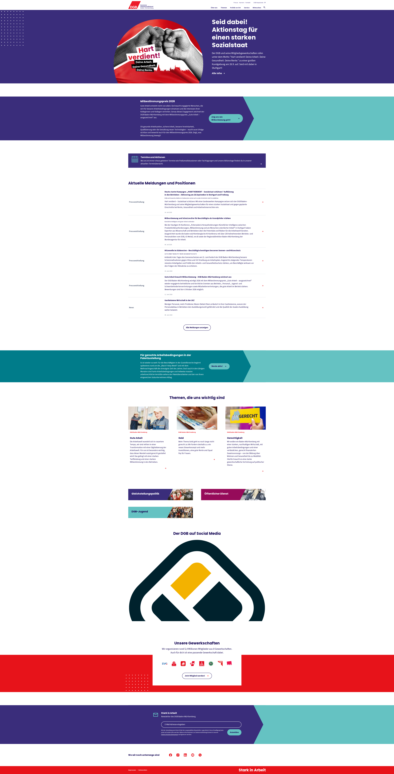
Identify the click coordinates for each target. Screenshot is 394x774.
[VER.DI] (229, 663)
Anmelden (234, 732)
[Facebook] (170, 755)
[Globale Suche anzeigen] (264, 7)
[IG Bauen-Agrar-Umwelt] (173, 663)
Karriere (241, 3)
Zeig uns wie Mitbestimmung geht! (221, 118)
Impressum (132, 770)
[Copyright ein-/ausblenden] (166, 428)
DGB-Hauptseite (258, 3)
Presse (236, 3)
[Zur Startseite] (140, 5)
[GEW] (192, 663)
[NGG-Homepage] (220, 663)
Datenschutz (143, 770)
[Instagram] (178, 755)
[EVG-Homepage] (164, 663)
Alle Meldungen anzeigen (197, 327)
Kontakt (248, 3)
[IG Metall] (201, 663)
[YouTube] (192, 755)
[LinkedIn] (185, 755)
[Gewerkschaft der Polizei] (210, 663)
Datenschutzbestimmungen (169, 735)
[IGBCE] (183, 663)
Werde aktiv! (217, 366)
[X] (200, 755)
